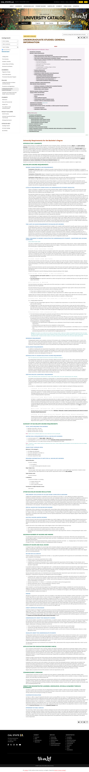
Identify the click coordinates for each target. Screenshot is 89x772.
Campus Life (51, 6)
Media (36, 738)
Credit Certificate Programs (40, 97)
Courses (51, 23)
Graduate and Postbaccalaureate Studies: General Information (9, 93)
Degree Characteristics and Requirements (43, 55)
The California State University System (6, 107)
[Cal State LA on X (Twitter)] (11, 745)
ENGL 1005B (42, 438)
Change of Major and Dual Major (37, 92)
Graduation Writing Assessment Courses (38, 126)
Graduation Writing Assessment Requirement (46, 77)
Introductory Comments (35, 51)
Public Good (67, 6)
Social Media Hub (38, 740)
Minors (35, 96)
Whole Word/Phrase (6, 49)
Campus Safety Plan (71, 741)
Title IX (68, 748)
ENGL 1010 (48, 438)
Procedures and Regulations (8, 86)
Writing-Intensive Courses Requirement (45, 79)
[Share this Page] (81, 37)
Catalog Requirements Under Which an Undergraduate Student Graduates (51, 56)
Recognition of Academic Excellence (37, 116)
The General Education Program (9, 77)
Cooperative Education (39, 107)
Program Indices (78, 148)
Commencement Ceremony (36, 104)
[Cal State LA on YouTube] (20, 745)
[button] (72, 2)
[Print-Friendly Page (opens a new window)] (84, 37)
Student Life (4, 104)
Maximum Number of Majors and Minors (39, 91)
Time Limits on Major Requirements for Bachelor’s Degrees (47, 58)
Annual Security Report (71, 740)
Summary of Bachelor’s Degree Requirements (40, 82)
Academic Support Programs (35, 129)
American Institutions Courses (36, 123)
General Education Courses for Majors (39, 122)
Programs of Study (6, 72)
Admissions (4, 99)
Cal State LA (7, 2)
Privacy (68, 746)
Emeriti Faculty (5, 113)
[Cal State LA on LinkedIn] (17, 745)
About (12, 6)
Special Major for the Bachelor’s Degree (43, 87)
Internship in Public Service (40, 109)
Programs (38, 23)
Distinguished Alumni (7, 120)
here (80, 404)
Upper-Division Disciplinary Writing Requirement (47, 80)
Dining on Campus (54, 740)
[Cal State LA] (15, 735)
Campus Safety (54, 738)
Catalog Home (5, 56)
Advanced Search (5, 51)
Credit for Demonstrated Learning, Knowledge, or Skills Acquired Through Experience (49, 105)
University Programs (50, 705)
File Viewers (53, 741)
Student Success (41, 6)
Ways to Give (37, 741)
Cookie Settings (70, 743)
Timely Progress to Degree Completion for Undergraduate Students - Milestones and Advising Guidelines (57, 59)
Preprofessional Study (34, 131)
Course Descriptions (6, 74)
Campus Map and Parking (7, 64)
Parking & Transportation (56, 743)
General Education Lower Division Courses (40, 119)
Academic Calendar (6, 61)
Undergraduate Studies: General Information (7, 89)
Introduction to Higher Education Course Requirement (46, 73)
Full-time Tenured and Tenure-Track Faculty (9, 117)
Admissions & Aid (29, 6)
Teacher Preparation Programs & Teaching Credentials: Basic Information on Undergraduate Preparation (52, 128)
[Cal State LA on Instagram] (14, 745)
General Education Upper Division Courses (40, 120)
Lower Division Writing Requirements (44, 76)
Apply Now (24, 23)
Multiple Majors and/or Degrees (41, 89)
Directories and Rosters (7, 66)
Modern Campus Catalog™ (60, 770)
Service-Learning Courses (34, 125)
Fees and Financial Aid (7, 102)
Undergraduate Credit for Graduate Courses (44, 99)
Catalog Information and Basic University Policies (8, 83)
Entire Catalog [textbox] (6, 41)
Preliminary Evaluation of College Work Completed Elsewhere (48, 86)
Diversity (59, 6)
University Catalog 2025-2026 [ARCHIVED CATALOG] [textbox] (74, 34)
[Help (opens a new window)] (87, 37)
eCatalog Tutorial (6, 125)
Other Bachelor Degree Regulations (38, 84)
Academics (18, 6)
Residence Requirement (39, 70)
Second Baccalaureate (39, 94)
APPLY (80, 1)
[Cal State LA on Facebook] (9, 745)
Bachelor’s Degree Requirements (37, 53)
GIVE (86, 1)
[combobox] (75, 34)
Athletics (76, 6)
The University (5, 59)
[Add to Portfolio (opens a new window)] (78, 37)
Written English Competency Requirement (43, 74)
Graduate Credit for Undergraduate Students (44, 100)
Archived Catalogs (6, 128)
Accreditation (69, 738)
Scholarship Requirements (40, 71)
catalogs (26, 770)
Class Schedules (64, 23)
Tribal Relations (70, 749)
